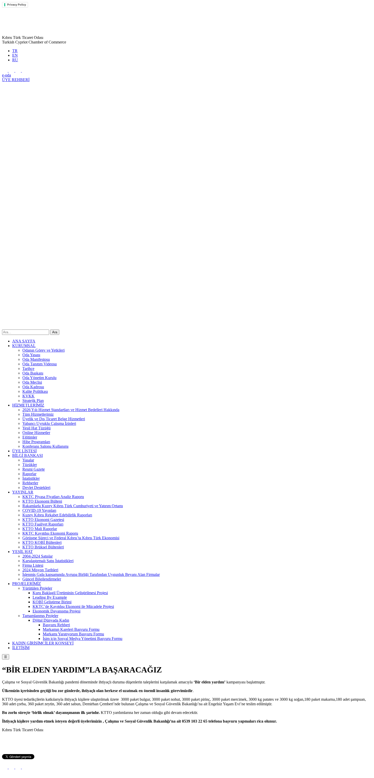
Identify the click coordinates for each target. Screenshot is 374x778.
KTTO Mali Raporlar (39, 529)
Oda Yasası (31, 355)
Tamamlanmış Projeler (40, 616)
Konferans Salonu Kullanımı (45, 446)
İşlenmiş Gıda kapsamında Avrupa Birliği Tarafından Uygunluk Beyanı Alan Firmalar (91, 574)
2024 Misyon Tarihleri (40, 570)
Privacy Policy (16, 4)
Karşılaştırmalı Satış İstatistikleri (48, 561)
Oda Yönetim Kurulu (39, 378)
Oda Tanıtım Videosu (39, 364)
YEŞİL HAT (22, 551)
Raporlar (29, 474)
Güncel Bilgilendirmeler (41, 579)
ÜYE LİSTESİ (24, 451)
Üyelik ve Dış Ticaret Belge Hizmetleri (53, 419)
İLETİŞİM (21, 648)
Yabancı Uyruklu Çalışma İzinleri (49, 423)
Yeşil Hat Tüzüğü (36, 428)
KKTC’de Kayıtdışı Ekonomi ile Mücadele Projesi (73, 606)
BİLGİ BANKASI (27, 455)
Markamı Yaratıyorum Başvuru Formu (73, 634)
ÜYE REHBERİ (16, 80)
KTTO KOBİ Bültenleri (42, 542)
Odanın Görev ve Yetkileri (43, 350)
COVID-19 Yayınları (39, 510)
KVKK (28, 396)
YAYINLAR (22, 492)
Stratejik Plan (33, 400)
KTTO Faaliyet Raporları (42, 524)
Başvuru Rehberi (56, 625)
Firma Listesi (32, 565)
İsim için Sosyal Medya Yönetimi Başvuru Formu (82, 638)
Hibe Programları (36, 442)
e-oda (6, 75)
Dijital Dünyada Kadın (51, 620)
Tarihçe (28, 368)
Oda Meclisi (32, 382)
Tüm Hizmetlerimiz (38, 414)
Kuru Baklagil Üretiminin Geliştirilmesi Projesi (70, 593)
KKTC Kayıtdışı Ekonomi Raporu (50, 533)
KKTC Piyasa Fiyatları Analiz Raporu (53, 497)
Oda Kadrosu (33, 387)
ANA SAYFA (23, 341)
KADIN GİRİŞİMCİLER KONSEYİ (43, 643)
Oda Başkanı (32, 373)
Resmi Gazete (33, 469)
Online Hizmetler (36, 432)
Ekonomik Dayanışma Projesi (56, 611)
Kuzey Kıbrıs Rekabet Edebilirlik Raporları (57, 515)
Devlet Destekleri (36, 487)
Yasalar (28, 460)
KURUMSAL (24, 345)
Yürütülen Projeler (37, 588)
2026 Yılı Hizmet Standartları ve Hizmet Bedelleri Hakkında (70, 410)
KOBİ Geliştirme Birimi (52, 602)
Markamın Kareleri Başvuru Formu (71, 629)
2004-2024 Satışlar (37, 556)
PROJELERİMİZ (26, 583)
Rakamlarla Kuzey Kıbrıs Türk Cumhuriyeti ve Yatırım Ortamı (72, 506)
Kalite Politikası (35, 391)
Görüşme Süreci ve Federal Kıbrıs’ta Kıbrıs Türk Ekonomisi (70, 538)
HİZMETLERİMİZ (28, 405)
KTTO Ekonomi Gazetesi (43, 519)
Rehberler (30, 483)
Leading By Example (50, 597)
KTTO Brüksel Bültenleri (43, 547)
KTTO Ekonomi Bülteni (42, 501)
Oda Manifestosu (36, 359)
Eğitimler (29, 437)
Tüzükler (29, 464)
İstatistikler (31, 478)
